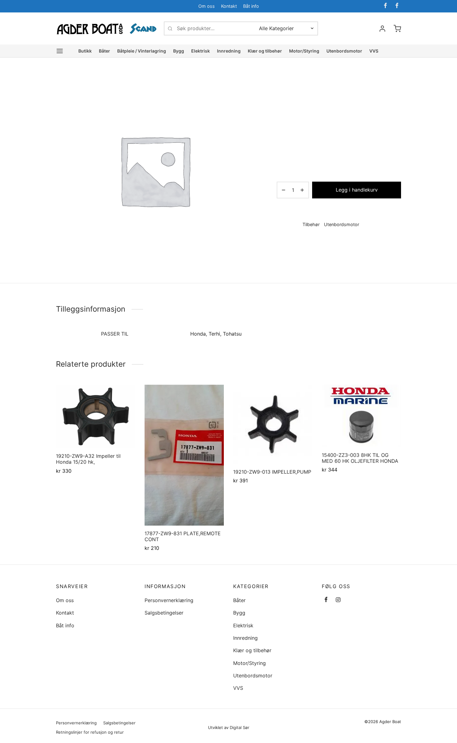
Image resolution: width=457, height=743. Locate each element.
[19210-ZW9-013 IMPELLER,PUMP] (272, 424)
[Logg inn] (382, 28)
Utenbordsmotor (344, 50)
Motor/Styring (304, 50)
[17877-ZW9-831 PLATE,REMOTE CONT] (184, 455)
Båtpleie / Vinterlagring (141, 50)
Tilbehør (339, 84)
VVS (373, 50)
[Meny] (59, 51)
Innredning (229, 50)
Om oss (206, 6)
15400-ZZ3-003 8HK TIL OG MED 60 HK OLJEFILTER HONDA (360, 458)
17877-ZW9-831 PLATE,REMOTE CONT (183, 536)
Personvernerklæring (169, 600)
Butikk (85, 50)
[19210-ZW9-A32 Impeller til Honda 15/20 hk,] (95, 416)
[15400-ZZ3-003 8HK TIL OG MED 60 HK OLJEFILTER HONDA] (361, 416)
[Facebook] (385, 6)
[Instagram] (338, 600)
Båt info (251, 6)
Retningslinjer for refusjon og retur (90, 732)
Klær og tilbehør (265, 50)
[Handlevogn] (397, 28)
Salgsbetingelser (164, 613)
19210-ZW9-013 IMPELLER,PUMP (272, 472)
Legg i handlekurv (357, 190)
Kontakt (229, 6)
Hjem (282, 84)
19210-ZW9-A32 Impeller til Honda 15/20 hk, (88, 459)
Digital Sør (239, 727)
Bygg (178, 50)
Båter (104, 50)
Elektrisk (200, 50)
